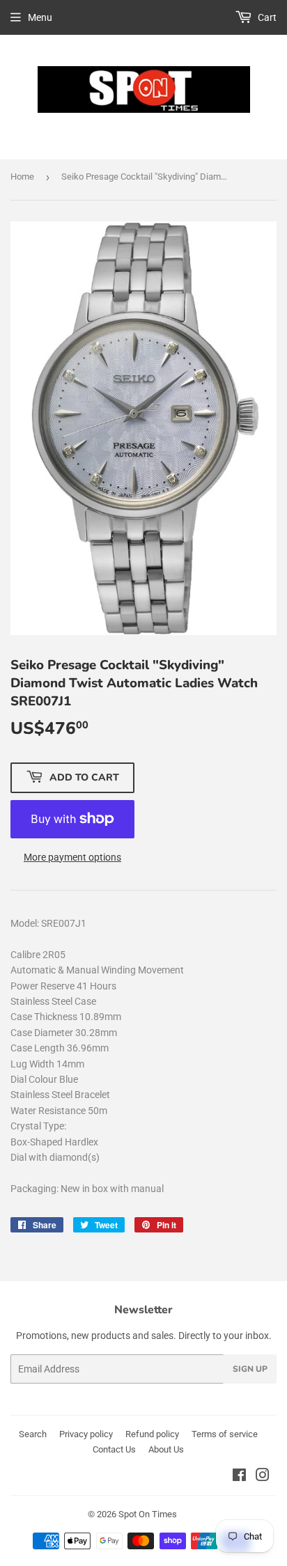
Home (22, 176)
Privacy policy (86, 1434)
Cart (266, 17)
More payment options (72, 857)
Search (33, 1434)
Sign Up (250, 1369)
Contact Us (114, 1449)
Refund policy (152, 1434)
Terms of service (225, 1434)
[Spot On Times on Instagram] (263, 1476)
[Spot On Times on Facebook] (239, 1476)
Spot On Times (147, 1514)
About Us (166, 1449)
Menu (40, 17)
